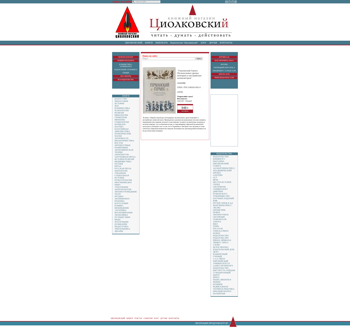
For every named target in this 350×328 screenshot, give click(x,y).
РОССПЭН (218, 228)
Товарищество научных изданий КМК (223, 198)
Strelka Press (220, 231)
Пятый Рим (219, 210)
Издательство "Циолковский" (184, 43)
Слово (216, 245)
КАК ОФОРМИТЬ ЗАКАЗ (224, 60)
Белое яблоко (220, 247)
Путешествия (122, 217)
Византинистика (124, 141)
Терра (216, 226)
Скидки (125, 73)
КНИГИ (149, 43)
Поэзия (119, 164)
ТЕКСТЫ (138, 318)
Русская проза (123, 168)
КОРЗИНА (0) (224, 57)
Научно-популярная (122, 128)
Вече (215, 180)
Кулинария (121, 224)
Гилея (216, 184)
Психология (122, 110)
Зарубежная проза (125, 157)
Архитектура (122, 154)
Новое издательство (221, 234)
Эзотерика (120, 210)
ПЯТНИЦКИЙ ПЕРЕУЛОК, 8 (224, 68)
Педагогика (122, 226)
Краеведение (122, 208)
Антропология (123, 189)
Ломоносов (219, 219)
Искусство (121, 99)
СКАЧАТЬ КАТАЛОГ (125, 57)
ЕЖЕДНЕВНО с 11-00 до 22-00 (224, 71)
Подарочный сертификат (125, 70)
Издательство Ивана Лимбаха (222, 239)
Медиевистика (123, 161)
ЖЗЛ (117, 106)
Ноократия (219, 293)
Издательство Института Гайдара (224, 269)
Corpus (217, 166)
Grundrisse (219, 187)
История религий (124, 159)
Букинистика (122, 108)
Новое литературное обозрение (221, 214)
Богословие (121, 203)
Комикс (119, 206)
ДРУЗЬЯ (213, 43)
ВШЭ (215, 224)
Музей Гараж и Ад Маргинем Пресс (223, 204)
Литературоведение (126, 192)
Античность (122, 138)
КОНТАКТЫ (226, 43)
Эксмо (216, 208)
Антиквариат (122, 199)
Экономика (121, 215)
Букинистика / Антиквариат (125, 65)
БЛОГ (203, 43)
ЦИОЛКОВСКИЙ (133, 43)
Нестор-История (222, 182)
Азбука (217, 222)
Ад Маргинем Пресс (224, 168)
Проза (118, 166)
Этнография (121, 187)
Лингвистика (122, 131)
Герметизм (121, 117)
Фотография (121, 222)
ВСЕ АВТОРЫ (126, 76)
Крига (216, 277)
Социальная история (122, 176)
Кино (117, 185)
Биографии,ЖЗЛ (123, 182)
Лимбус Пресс (221, 242)
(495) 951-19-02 (224, 74)
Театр (118, 194)
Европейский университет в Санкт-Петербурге (223, 263)
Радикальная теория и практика (223, 288)
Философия (121, 101)
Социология (122, 122)
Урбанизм (120, 173)
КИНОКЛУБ (161, 43)
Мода (118, 219)
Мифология (121, 115)
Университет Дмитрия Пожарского (220, 191)
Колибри (217, 284)
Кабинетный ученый (220, 255)
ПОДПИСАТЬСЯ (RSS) (125, 60)
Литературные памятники (122, 146)
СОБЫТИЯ (148, 318)
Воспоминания (123, 213)
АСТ (215, 177)
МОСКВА (224, 64)
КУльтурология (123, 180)
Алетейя (217, 175)
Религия (119, 113)
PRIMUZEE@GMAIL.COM (224, 78)
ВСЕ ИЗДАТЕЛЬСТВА (126, 80)
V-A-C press (219, 259)
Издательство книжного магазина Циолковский (221, 160)
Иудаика (120, 201)
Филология (121, 171)
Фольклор (120, 124)
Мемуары (120, 120)
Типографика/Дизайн (122, 230)
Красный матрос (222, 291)
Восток (119, 143)
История (119, 103)
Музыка (119, 196)
